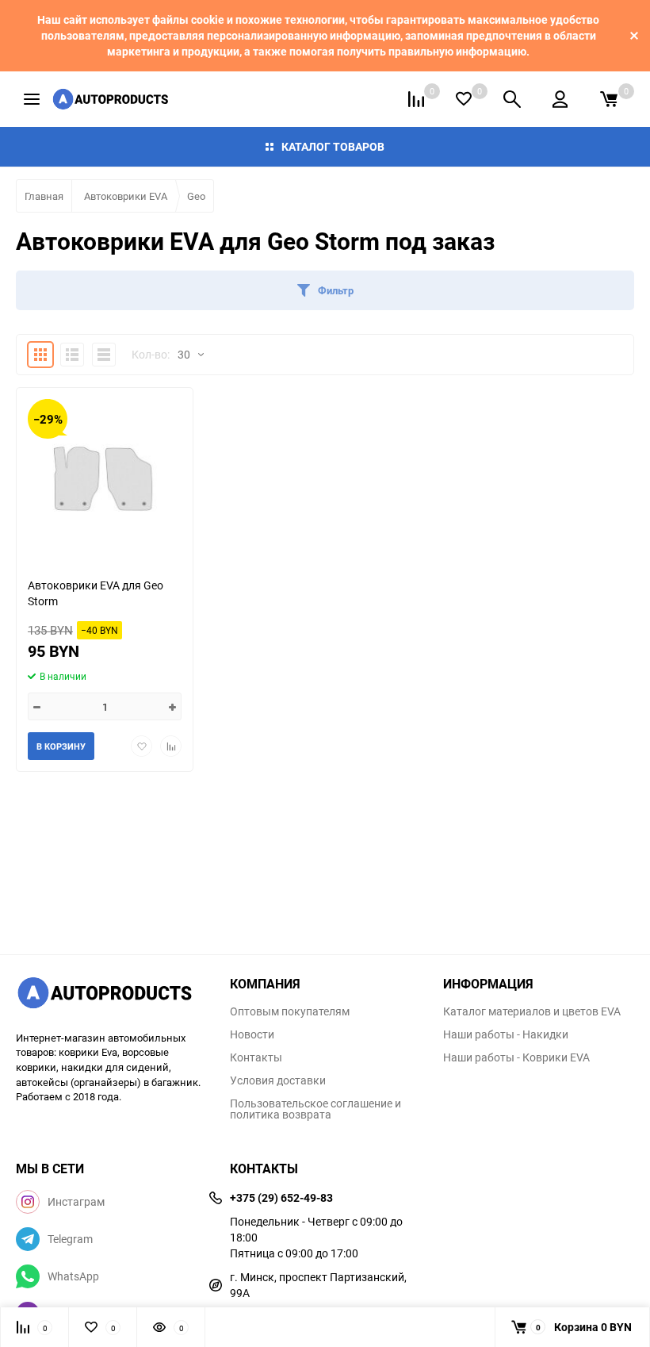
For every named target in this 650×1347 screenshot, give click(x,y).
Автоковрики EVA (125, 196)
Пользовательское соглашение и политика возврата (315, 1109)
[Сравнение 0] (416, 99)
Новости (252, 1034)
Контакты (256, 1057)
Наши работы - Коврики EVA (516, 1057)
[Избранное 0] (464, 98)
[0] (608, 99)
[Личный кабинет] (560, 99)
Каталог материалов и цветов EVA (532, 1011)
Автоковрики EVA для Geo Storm (95, 593)
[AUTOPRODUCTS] (111, 995)
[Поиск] (512, 99)
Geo (196, 196)
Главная (44, 196)
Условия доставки (278, 1080)
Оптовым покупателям (290, 1011)
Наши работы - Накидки (505, 1034)
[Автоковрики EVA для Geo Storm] (105, 476)
